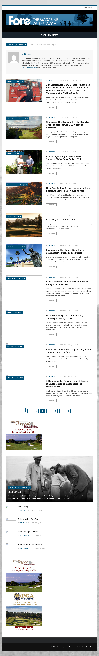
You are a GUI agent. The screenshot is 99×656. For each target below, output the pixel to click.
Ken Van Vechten (25, 548)
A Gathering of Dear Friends (30, 544)
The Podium (11, 247)
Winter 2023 (21, 247)
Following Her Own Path (28, 519)
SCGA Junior (19, 346)
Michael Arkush (25, 535)
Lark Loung (23, 506)
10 (68, 411)
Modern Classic (12, 185)
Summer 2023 (19, 82)
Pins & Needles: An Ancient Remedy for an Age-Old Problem (67, 283)
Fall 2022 (10, 346)
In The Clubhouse (14, 487)
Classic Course (12, 119)
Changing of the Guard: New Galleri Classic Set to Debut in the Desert (65, 251)
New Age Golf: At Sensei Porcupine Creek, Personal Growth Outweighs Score (69, 189)
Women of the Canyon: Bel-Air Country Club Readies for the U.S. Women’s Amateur (68, 124)
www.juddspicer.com (29, 68)
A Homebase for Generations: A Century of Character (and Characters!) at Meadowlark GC (68, 383)
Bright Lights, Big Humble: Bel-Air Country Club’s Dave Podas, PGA (64, 158)
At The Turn (11, 278)
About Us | (72, 647)
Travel (19, 216)
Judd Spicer (27, 54)
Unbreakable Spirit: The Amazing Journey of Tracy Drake (64, 317)
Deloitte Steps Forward (28, 532)
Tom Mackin (23, 523)
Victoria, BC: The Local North (62, 219)
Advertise (89, 647)
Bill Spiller (15, 491)
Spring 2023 (23, 185)
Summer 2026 (26, 487)
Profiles (9, 82)
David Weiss (23, 510)
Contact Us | (81, 647)
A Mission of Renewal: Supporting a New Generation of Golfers (69, 351)
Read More (51, 107)
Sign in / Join (88, 8)
